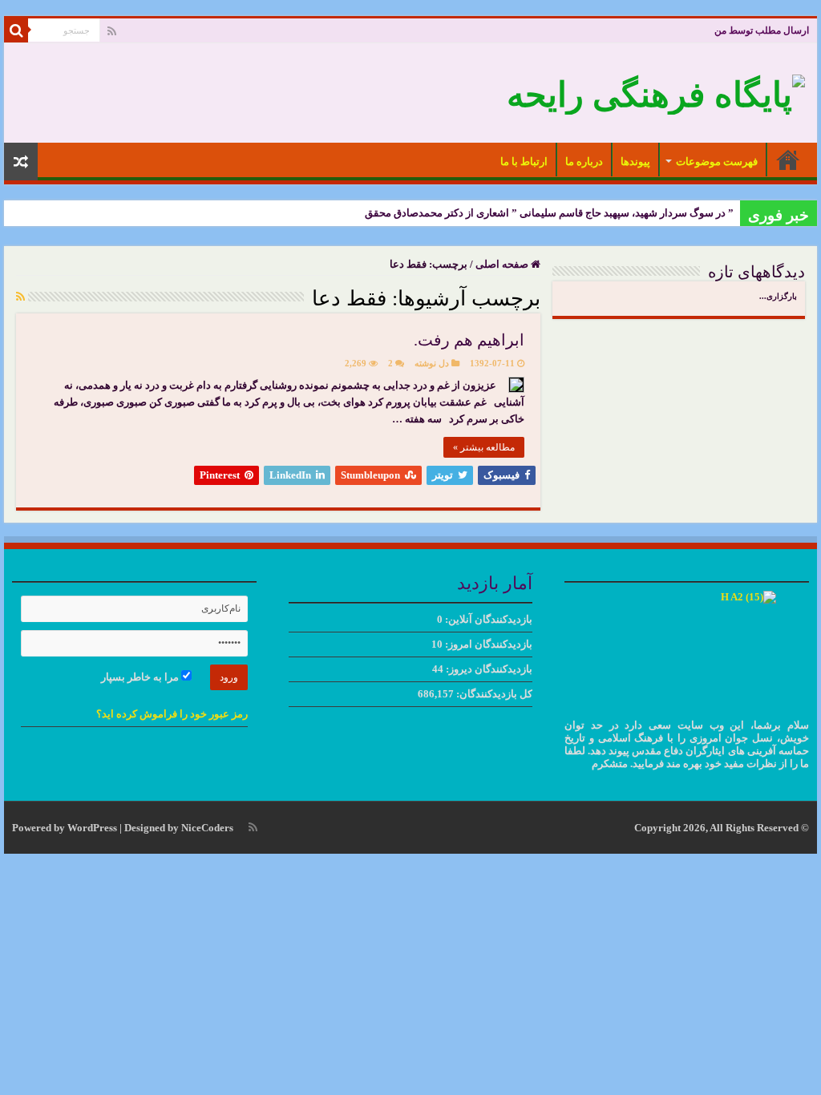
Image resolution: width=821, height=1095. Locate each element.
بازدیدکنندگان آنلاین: (487, 619)
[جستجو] (16, 30)
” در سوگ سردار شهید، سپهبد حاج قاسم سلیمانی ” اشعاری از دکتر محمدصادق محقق (549, 213)
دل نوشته (432, 363)
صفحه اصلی (788, 159)
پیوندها (635, 162)
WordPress (92, 828)
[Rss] (112, 31)
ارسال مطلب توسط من (761, 30)
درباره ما (584, 162)
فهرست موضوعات (717, 162)
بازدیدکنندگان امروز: (487, 644)
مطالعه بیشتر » (484, 447)
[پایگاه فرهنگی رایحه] (656, 91)
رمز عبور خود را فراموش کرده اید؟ (172, 714)
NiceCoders (207, 828)
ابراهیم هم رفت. (469, 340)
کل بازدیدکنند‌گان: (493, 694)
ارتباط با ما (524, 162)
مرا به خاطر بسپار (141, 677)
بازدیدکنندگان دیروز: (487, 669)
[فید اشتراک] (20, 297)
